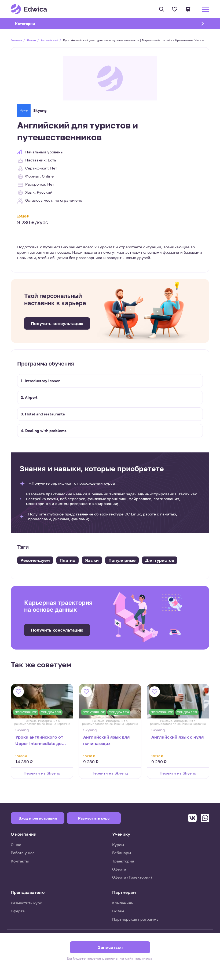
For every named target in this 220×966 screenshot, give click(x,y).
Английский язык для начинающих (106, 740)
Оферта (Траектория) (132, 877)
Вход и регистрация (38, 818)
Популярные (121, 560)
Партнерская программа (135, 919)
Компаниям (123, 903)
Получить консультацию (57, 323)
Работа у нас (23, 853)
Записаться (110, 947)
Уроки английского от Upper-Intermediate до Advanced (39, 740)
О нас (16, 845)
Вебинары (121, 853)
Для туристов (159, 560)
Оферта (119, 869)
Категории (32, 23)
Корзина (188, 9)
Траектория (123, 861)
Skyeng (40, 110)
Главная (16, 40)
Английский (49, 40)
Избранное (175, 9)
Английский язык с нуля (177, 737)
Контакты (20, 861)
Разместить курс (26, 903)
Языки (31, 40)
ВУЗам (118, 911)
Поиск (162, 9)
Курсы (118, 845)
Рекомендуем (35, 560)
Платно (67, 560)
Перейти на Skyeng (42, 773)
